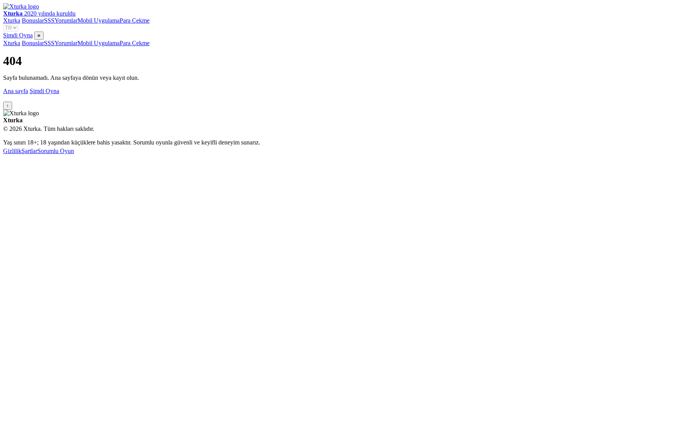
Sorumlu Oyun (55, 151)
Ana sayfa (15, 91)
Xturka (11, 20)
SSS (49, 20)
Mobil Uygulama (99, 20)
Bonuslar (33, 20)
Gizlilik (12, 151)
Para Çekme (135, 20)
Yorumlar (66, 20)
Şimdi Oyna (18, 35)
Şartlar (29, 151)
